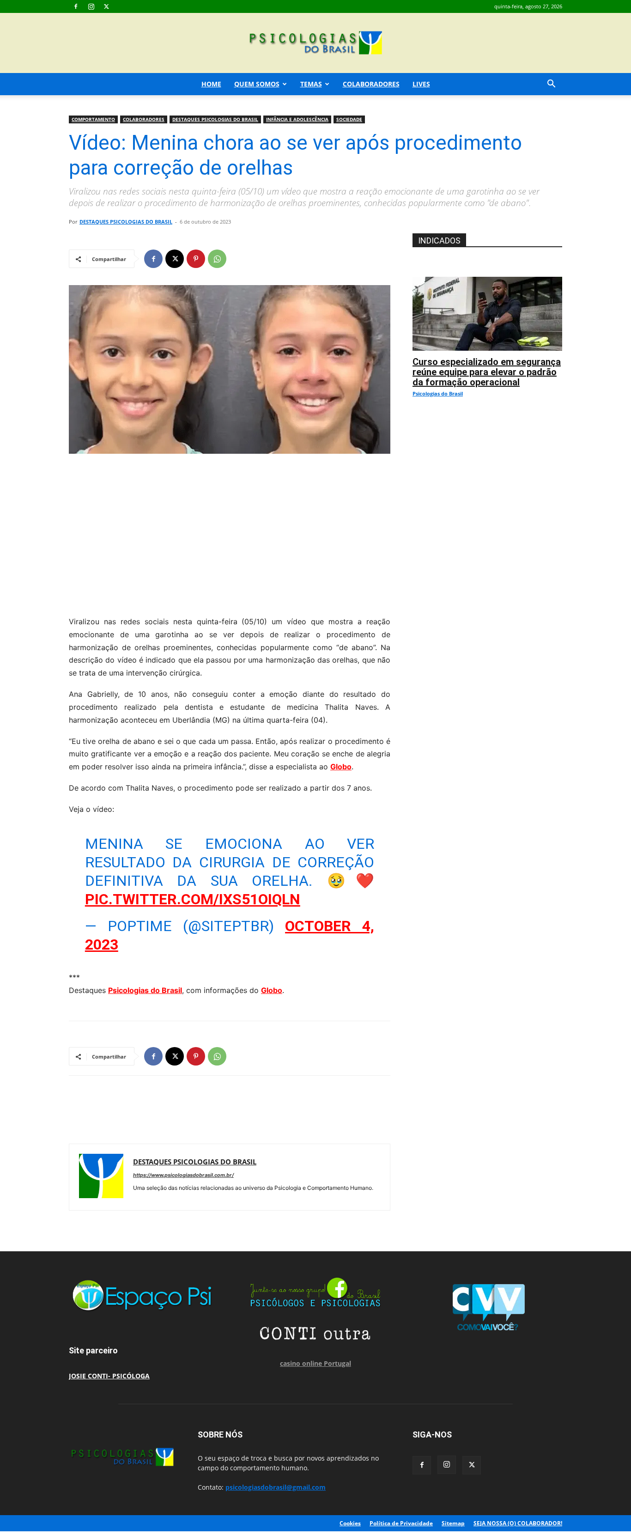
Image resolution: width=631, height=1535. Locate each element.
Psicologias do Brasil (145, 990)
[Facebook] (76, 6)
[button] (551, 84)
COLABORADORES (371, 83)
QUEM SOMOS (256, 83)
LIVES (421, 83)
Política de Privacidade (401, 1523)
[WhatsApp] (217, 259)
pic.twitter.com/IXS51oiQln (192, 899)
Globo (341, 766)
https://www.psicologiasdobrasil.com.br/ (183, 1175)
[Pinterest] (196, 259)
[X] (106, 6)
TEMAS (311, 83)
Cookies (350, 1523)
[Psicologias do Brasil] (315, 43)
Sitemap (453, 1523)
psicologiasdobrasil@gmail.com (275, 1487)
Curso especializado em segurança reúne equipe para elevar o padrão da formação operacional (487, 372)
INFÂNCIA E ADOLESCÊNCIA (297, 119)
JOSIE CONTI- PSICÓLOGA (109, 1375)
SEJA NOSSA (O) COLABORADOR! (517, 1523)
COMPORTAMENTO (93, 119)
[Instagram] (91, 6)
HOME (211, 83)
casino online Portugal (315, 1363)
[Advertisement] (229, 532)
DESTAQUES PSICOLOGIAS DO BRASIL (215, 119)
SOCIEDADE (349, 119)
